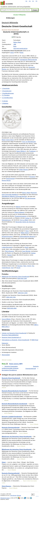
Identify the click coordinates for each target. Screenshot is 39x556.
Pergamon (32, 176)
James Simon (10, 139)
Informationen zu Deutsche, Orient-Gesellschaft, (15, 340)
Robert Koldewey (19, 212)
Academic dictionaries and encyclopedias (15, 7)
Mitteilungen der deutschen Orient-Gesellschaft (16, 449)
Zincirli (18, 267)
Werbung (19, 495)
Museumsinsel (10, 178)
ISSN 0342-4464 (12, 308)
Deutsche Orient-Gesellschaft (11, 378)
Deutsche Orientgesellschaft (11, 427)
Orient (4, 462)
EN (30, 1)
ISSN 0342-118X (22, 278)
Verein (12, 52)
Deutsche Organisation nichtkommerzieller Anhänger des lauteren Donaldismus (10, 368)
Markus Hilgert (17, 42)
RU (26, 1)
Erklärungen (10, 18)
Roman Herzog (6, 180)
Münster (24, 196)
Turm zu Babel (24, 220)
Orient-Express (6, 486)
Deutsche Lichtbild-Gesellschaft (12, 416)
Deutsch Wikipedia (19, 15)
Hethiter (33, 253)
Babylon (18, 206)
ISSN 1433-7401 (11, 297)
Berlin (14, 46)
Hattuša (9, 255)
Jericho (29, 266)
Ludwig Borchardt (7, 247)
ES (33, 1)
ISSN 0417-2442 (22, 293)
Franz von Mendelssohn (29, 141)
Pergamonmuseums (20, 216)
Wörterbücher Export (5, 497)
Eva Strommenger (30, 198)
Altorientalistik (6, 355)
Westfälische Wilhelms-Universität (12, 196)
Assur (27, 231)
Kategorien (5, 343)
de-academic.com (7, 3)
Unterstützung (13, 495)
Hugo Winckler (26, 251)
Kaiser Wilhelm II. (21, 151)
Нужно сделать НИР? (16, 363)
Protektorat (32, 151)
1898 (14, 44)
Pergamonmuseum (7, 236)
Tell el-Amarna (9, 251)
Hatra (24, 266)
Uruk (12, 267)
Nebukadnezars (6, 220)
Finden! (35, 10)
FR (36, 1)
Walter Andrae (25, 232)
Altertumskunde (32, 59)
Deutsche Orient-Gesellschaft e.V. (11, 337)
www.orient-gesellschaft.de (20, 48)
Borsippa (19, 266)
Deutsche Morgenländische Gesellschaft (14, 391)
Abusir (27, 247)
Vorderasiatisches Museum (27, 236)
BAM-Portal (35, 340)
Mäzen (4, 139)
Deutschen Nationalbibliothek (10, 335)
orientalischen (24, 59)
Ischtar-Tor (28, 218)
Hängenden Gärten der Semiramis (25, 222)
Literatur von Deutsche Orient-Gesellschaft (14, 333)
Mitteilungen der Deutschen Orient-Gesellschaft (15, 276)
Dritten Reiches (23, 169)
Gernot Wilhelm (6, 319)
